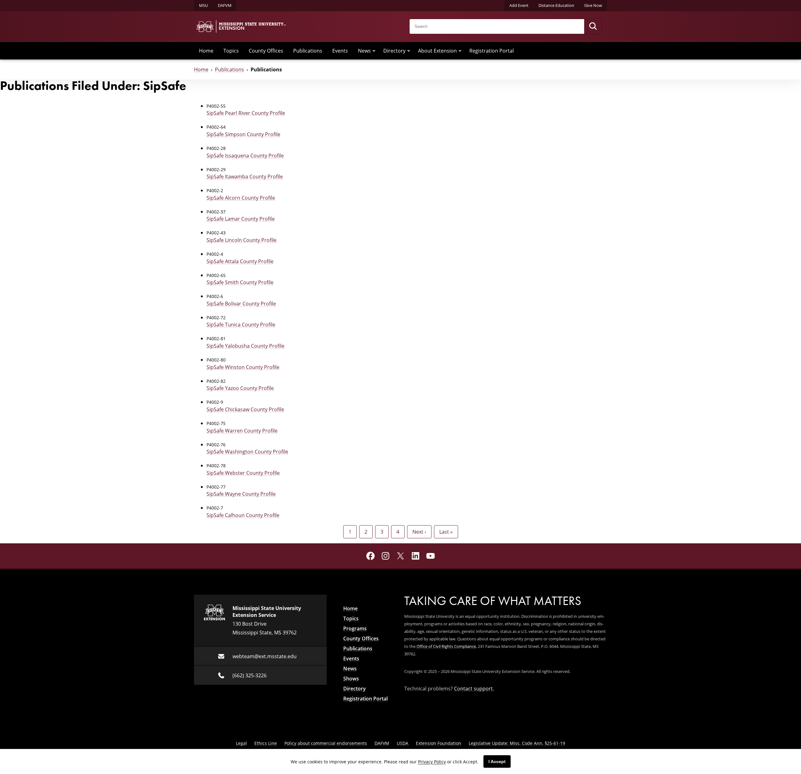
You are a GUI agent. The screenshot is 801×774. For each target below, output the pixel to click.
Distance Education (556, 5)
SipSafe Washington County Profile (247, 451)
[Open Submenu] (374, 51)
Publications (307, 50)
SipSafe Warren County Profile (242, 430)
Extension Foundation (438, 743)
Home (206, 50)
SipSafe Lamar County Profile (241, 218)
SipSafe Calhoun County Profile (243, 515)
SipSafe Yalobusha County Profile (245, 345)
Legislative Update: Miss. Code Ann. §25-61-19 (517, 743)
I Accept (497, 761)
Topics (231, 50)
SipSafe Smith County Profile (240, 282)
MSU (203, 5)
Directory (394, 50)
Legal (241, 743)
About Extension (437, 50)
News (364, 50)
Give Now (593, 5)
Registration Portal (491, 50)
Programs (355, 628)
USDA (402, 743)
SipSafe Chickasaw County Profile (245, 409)
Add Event (518, 5)
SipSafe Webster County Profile (243, 472)
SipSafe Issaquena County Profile (245, 155)
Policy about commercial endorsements (325, 743)
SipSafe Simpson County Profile (243, 134)
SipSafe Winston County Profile (243, 367)
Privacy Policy (432, 762)
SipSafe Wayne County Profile (241, 493)
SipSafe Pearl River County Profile (246, 113)
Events (340, 50)
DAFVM (225, 5)
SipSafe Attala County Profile (240, 261)
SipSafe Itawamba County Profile (245, 176)
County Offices (266, 50)
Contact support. (474, 688)
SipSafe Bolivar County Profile (241, 303)
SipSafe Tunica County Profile (241, 324)
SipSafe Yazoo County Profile (240, 388)
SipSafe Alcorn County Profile (241, 197)
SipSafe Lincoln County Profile (242, 240)
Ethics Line (265, 743)
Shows (351, 678)
